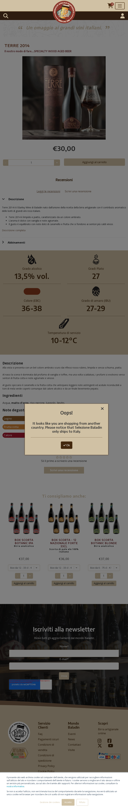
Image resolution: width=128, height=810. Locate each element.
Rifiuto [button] (82, 802)
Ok (68, 445)
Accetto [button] (68, 802)
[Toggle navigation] (120, 5)
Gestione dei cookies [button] (50, 802)
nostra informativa (15, 786)
